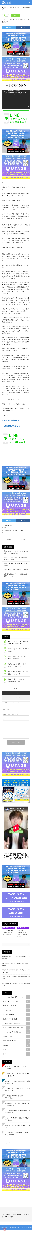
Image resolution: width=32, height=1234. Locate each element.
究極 (22, 530)
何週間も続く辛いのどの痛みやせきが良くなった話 (15, 564)
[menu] (29, 2)
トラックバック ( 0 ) (16, 697)
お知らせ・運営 (15, 1036)
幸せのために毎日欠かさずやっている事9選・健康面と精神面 (15, 558)
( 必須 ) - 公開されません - (11, 714)
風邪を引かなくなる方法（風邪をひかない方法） (18, 650)
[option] (16, 1214)
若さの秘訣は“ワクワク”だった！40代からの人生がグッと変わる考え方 (16, 552)
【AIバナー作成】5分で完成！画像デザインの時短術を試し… (17, 1111)
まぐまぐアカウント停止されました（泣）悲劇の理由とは (17, 1089)
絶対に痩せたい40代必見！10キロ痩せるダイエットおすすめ (18, 673)
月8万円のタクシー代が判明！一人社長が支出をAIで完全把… (17, 1134)
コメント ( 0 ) (16, 692)
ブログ (16, 1054)
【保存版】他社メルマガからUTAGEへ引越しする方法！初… (17, 1075)
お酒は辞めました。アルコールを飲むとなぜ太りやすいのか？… (17, 1104)
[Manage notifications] (4, 1229)
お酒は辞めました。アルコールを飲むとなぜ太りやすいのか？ (15, 575)
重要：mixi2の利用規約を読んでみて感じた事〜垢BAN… (17, 1119)
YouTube (15, 1045)
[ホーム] (2, 7)
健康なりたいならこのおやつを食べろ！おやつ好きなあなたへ (18, 642)
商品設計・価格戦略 (15, 1014)
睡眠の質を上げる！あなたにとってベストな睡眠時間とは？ (18, 680)
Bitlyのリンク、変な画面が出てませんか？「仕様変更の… (17, 1067)
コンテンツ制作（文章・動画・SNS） (15, 1027)
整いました (18, 530)
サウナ (13, 530)
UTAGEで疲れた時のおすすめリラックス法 (16, 569)
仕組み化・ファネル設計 (15, 1019)
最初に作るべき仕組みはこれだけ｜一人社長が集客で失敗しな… (17, 1082)
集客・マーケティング (16, 1006)
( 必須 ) (6, 709)
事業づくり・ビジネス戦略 (15, 1001)
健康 (15, 15)
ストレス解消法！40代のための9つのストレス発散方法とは (18, 657)
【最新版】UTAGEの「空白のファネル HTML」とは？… (16, 1097)
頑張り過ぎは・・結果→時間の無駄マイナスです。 (17, 1126)
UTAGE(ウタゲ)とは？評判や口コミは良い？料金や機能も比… (23, 933)
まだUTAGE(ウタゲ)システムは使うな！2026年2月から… (8, 933)
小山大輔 (9, 525)
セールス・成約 (15, 1010)
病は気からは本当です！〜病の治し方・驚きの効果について (18, 665)
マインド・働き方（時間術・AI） (16, 1032)
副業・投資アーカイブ (16, 1040)
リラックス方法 (7, 530)
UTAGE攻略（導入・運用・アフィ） (8, 928)
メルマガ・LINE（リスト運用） (15, 1023)
